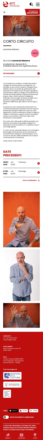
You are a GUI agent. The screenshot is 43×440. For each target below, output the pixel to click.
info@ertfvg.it (11, 340)
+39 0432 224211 (11, 338)
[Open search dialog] (31, 4)
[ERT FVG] (11, 4)
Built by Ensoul (28, 430)
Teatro (35, 53)
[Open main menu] (38, 4)
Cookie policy (15, 430)
